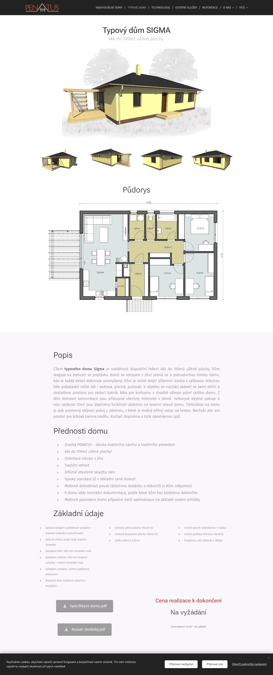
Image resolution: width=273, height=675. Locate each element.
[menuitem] (110, 7)
